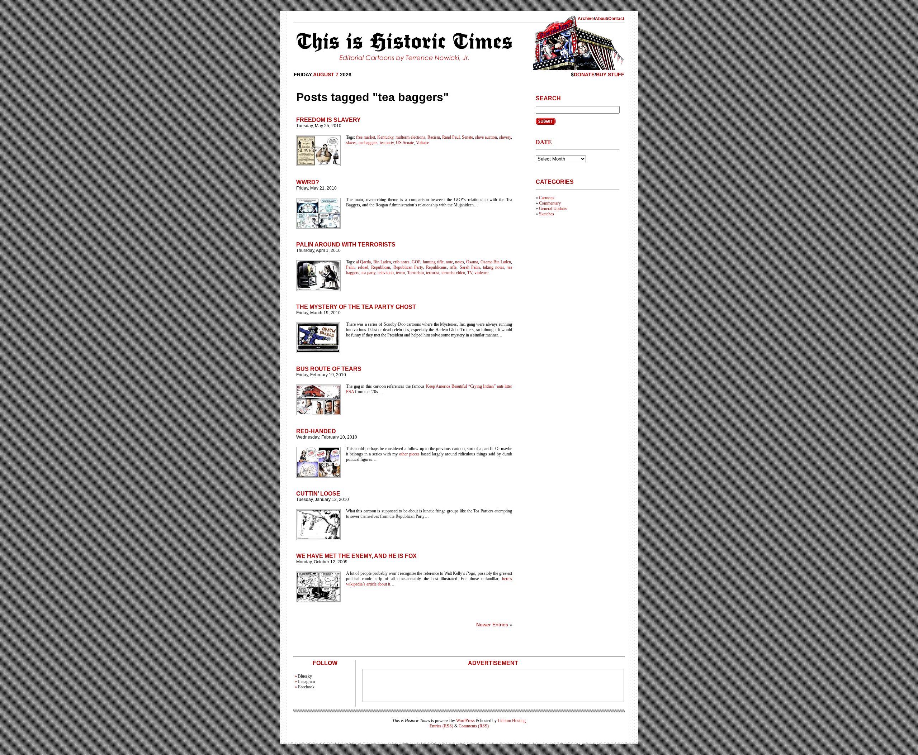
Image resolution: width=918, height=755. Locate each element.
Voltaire (422, 142)
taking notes (494, 267)
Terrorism (415, 272)
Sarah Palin (470, 267)
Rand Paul (451, 137)
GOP (416, 261)
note (449, 261)
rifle (453, 267)
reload (363, 267)
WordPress (465, 720)
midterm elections (410, 137)
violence (481, 272)
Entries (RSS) (441, 725)
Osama (472, 261)
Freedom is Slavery (328, 120)
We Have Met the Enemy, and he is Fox (356, 556)
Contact (616, 18)
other (403, 454)
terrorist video (453, 272)
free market (365, 137)
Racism (433, 137)
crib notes (401, 261)
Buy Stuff (610, 74)
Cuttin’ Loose (318, 494)
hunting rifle (433, 261)
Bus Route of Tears (328, 369)
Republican (380, 267)
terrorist (432, 272)
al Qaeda (363, 261)
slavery (505, 137)
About (601, 18)
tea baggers (368, 142)
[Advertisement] (493, 685)
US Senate (405, 142)
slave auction (486, 137)
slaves (351, 142)
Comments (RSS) (474, 725)
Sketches (546, 213)
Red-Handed (316, 431)
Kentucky (385, 137)
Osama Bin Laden (496, 261)
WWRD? (307, 182)
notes (459, 261)
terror (400, 272)
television (386, 272)
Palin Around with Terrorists (346, 245)
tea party (387, 142)
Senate (467, 137)
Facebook (306, 686)
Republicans (436, 267)
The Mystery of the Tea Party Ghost (356, 307)
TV (469, 272)
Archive (586, 18)
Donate (584, 74)
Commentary (550, 203)
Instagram (306, 681)
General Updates (553, 208)
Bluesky (305, 676)
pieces (414, 454)
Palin (350, 267)
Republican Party (408, 267)
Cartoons (546, 197)
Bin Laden (382, 261)
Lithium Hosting (512, 720)
